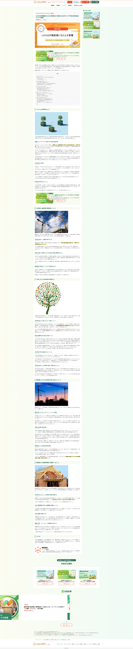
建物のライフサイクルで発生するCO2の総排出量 (45, 77)
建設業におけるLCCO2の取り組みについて (43, 92)
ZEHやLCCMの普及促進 (41, 94)
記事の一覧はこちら (66, 625)
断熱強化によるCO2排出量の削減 (42, 95)
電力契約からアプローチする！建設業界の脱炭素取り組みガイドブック (45, 581)
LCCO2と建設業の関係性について (41, 81)
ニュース (64, 5)
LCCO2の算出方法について (41, 79)
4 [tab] (68, 621)
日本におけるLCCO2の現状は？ (41, 86)
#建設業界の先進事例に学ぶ (122, 610)
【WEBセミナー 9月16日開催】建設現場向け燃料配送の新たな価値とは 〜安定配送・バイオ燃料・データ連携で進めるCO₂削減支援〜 (44, 608)
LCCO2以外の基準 (40, 78)
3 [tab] (66, 621)
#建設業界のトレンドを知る (41, 19)
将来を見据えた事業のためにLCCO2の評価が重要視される (46, 83)
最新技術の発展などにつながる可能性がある (44, 84)
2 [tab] (64, 621)
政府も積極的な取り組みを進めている (43, 88)
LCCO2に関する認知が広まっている (43, 89)
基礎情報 (52, 5)
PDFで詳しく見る (45, 583)
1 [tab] (63, 621)
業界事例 (58, 5)
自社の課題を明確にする (41, 101)
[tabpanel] (66, 607)
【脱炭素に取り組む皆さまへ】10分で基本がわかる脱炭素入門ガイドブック (66, 581)
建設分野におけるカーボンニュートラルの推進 (44, 93)
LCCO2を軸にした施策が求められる (43, 82)
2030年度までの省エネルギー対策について (44, 87)
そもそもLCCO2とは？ (39, 76)
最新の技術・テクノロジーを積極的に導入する (44, 102)
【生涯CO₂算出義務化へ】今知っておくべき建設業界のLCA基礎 (88, 581)
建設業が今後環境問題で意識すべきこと (42, 97)
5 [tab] (69, 621)
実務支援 (69, 5)
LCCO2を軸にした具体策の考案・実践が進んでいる (45, 90)
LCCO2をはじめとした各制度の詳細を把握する (45, 98)
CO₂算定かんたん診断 (78, 5)
